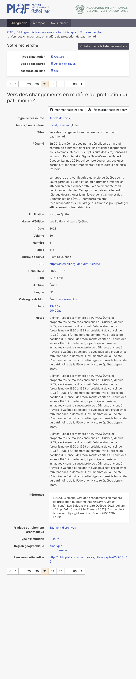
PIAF (10, 32)
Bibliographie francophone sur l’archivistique (46, 32)
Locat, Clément (59, 125)
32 (52, 84)
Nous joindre (59, 23)
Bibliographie (18, 23)
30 (37, 84)
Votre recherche (90, 32)
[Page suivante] (82, 84)
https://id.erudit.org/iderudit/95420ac (74, 264)
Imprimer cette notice (68, 109)
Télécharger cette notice (108, 109)
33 (60, 84)
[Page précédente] (10, 84)
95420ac (55, 306)
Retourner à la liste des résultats (105, 46)
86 (75, 84)
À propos (39, 23)
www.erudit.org (69, 299)
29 (29, 84)
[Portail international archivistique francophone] (29, 9)
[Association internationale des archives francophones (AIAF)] (101, 9)
